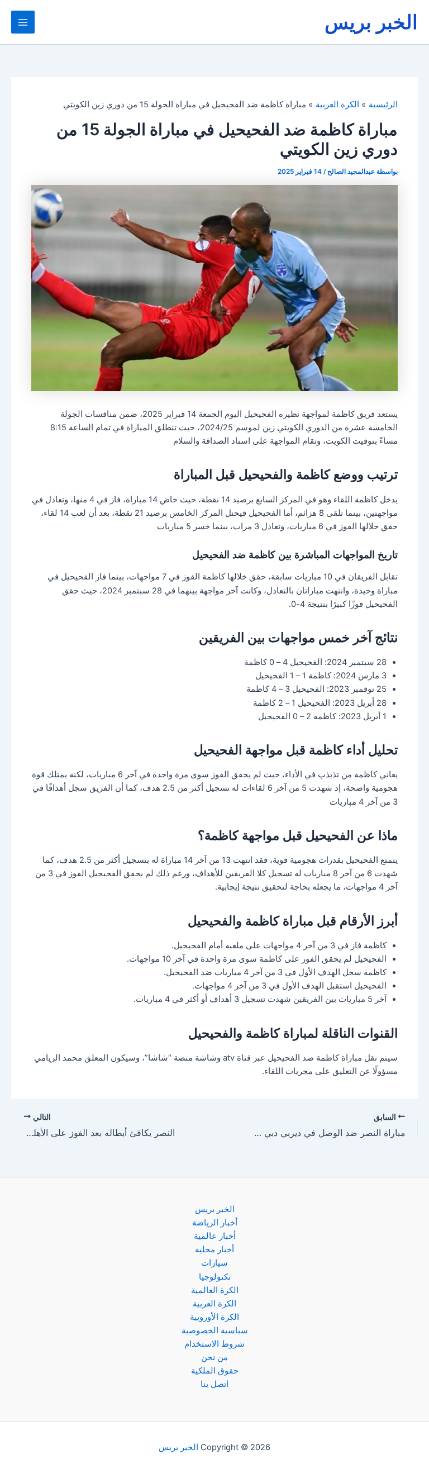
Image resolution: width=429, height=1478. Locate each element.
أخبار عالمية (215, 1236)
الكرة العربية (214, 1304)
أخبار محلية (214, 1249)
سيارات (214, 1263)
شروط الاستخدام (214, 1344)
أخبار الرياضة (214, 1223)
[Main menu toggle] (23, 22)
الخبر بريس (371, 22)
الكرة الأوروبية (214, 1317)
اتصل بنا (214, 1384)
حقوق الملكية (215, 1371)
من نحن (214, 1357)
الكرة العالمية (215, 1290)
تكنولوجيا (215, 1277)
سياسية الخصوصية (215, 1330)
